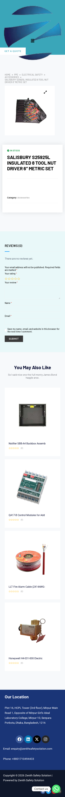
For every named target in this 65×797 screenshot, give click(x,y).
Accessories (12, 77)
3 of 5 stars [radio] (12, 278)
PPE (16, 74)
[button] (32, 41)
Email (8, 316)
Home (7, 74)
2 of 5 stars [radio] (9, 278)
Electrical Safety (32, 74)
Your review (11, 282)
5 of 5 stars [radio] (18, 278)
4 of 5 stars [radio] (15, 278)
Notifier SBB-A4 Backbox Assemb (27, 443)
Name (8, 303)
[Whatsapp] (56, 789)
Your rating (11, 273)
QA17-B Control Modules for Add (27, 515)
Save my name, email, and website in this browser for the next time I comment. (33, 330)
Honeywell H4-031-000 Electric (25, 658)
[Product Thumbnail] (45, 92)
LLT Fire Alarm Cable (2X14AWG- (27, 586)
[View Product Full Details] (32, 414)
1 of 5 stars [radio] (6, 278)
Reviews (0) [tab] (13, 245)
